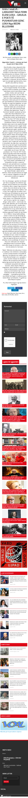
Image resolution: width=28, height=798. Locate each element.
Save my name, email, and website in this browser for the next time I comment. (12, 334)
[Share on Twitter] (14, 54)
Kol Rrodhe (11, 294)
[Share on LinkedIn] (17, 54)
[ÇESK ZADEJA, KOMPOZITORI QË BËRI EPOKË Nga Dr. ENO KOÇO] (14, 400)
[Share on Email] (19, 54)
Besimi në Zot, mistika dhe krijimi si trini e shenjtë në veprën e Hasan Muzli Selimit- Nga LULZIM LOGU (18, 623)
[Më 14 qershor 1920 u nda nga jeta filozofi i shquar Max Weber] (14, 530)
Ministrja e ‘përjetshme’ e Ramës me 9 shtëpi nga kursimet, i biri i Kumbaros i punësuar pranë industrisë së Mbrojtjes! (18, 661)
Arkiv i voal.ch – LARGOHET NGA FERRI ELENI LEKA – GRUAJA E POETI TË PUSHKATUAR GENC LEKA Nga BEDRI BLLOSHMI (14, 18)
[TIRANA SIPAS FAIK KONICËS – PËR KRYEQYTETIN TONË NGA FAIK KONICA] (14, 429)
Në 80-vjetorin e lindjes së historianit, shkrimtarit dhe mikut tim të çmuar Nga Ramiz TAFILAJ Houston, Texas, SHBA (13, 448)
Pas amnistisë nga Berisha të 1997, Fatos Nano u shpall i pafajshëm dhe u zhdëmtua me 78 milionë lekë (18, 634)
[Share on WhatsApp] (12, 54)
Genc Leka (4, 294)
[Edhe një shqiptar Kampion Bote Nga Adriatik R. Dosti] (14, 458)
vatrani (16, 294)
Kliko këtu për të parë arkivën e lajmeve (10, 731)
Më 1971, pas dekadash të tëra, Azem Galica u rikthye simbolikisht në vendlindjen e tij (14, 391)
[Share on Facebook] (9, 54)
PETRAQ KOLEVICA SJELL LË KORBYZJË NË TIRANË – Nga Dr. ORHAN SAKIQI (18, 649)
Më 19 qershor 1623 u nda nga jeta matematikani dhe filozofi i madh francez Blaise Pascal (14, 520)
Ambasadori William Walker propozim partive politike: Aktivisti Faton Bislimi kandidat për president (18, 612)
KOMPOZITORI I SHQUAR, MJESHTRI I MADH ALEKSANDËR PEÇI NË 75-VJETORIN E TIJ (13, 478)
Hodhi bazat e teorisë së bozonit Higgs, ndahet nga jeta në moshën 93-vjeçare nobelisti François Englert (13, 506)
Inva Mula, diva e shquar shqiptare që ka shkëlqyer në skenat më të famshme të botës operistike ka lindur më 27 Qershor (14, 492)
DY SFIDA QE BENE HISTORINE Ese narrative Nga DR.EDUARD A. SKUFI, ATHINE (18, 590)
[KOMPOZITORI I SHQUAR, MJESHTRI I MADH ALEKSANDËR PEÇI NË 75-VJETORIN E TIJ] (14, 472)
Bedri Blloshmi (11, 293)
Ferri (23, 293)
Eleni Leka (18, 293)
